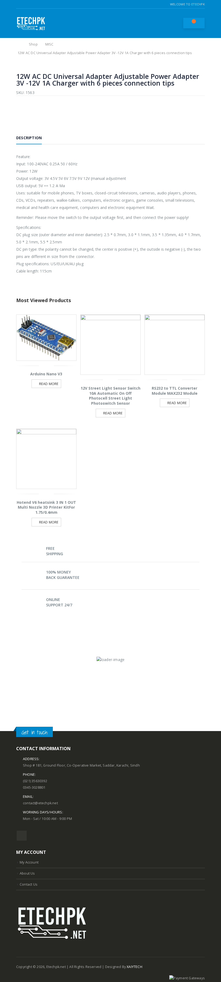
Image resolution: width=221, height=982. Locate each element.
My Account (29, 862)
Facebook (22, 836)
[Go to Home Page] (19, 44)
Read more (49, 384)
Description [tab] (29, 137)
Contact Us (28, 884)
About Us (27, 873)
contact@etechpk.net (40, 803)
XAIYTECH (134, 966)
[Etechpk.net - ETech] (31, 23)
